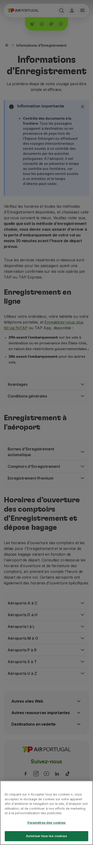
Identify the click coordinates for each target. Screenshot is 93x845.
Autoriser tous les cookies (46, 836)
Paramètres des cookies (46, 822)
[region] (46, 813)
